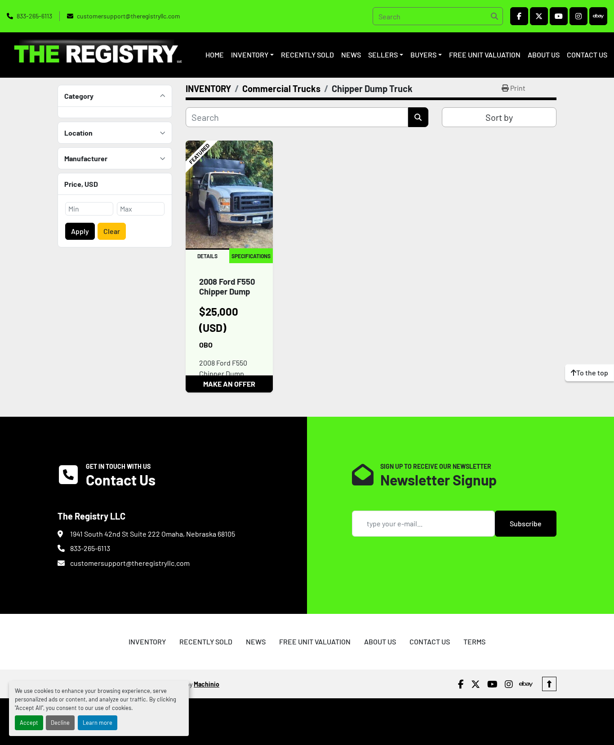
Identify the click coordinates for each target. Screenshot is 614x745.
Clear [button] (111, 231)
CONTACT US (587, 54)
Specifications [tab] (251, 256)
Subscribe (526, 523)
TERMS (474, 641)
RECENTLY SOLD (307, 54)
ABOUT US (544, 54)
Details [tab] (207, 256)
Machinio (206, 684)
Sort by (499, 117)
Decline (60, 722)
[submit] (494, 16)
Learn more (97, 722)
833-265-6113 (34, 16)
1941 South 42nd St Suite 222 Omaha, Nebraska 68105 (152, 533)
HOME (214, 54)
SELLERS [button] (383, 54)
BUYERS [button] (423, 54)
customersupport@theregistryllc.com (128, 16)
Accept (29, 722)
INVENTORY (249, 54)
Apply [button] (80, 231)
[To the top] (549, 684)
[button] (252, 54)
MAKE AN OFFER (229, 383)
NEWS (351, 54)
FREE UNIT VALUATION (485, 54)
